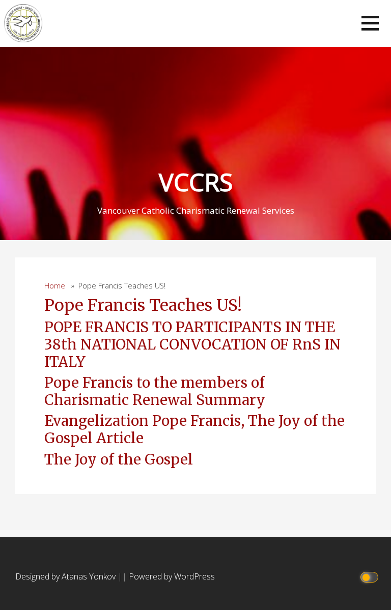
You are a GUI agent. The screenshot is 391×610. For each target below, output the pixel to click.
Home (54, 286)
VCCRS (196, 181)
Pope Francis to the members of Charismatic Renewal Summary (154, 391)
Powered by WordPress (172, 576)
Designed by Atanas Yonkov (66, 576)
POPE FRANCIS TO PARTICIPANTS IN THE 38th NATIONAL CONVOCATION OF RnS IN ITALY (192, 344)
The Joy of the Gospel (118, 459)
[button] (370, 23)
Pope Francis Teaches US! (143, 305)
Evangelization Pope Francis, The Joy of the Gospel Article (194, 429)
